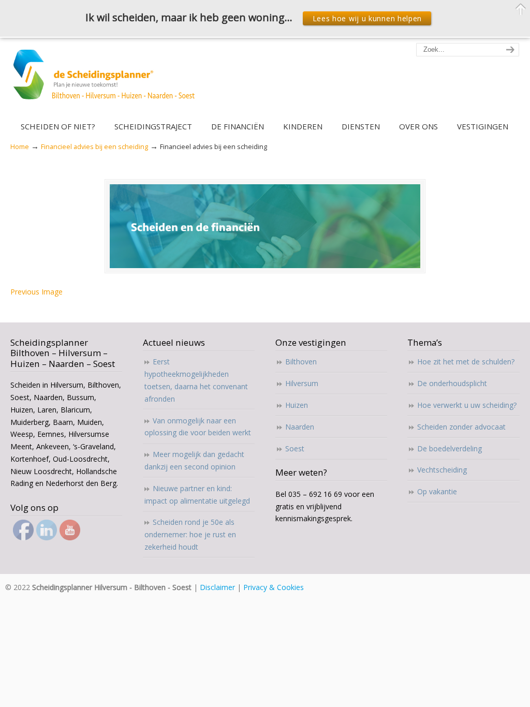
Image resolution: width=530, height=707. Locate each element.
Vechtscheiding (442, 470)
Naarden (299, 427)
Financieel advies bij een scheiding (94, 146)
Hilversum (301, 383)
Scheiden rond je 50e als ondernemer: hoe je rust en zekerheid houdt (190, 534)
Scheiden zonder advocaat (461, 427)
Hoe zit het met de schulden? (465, 361)
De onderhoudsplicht (452, 383)
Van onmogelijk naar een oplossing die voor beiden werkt (197, 427)
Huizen (296, 405)
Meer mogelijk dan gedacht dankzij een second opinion (194, 460)
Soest (294, 448)
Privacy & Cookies (273, 587)
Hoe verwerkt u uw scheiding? (467, 405)
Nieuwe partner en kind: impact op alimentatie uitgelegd (197, 494)
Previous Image (36, 292)
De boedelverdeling (449, 448)
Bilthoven (301, 361)
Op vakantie (437, 491)
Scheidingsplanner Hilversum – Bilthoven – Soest (107, 80)
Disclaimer (217, 587)
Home (19, 146)
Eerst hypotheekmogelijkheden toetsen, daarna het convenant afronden (196, 380)
